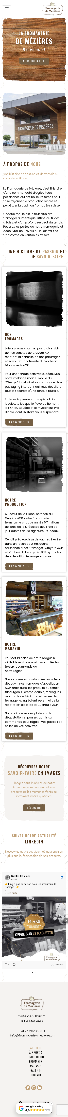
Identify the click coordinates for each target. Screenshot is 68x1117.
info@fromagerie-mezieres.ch (32, 1035)
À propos (35, 1052)
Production (36, 1057)
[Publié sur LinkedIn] (61, 878)
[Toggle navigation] (6, 8)
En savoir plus (19, 422)
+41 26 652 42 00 (31, 1031)
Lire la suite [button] (11, 893)
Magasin (35, 1066)
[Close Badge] (51, 1104)
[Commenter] (13, 964)
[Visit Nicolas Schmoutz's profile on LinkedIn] (8, 877)
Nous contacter (34, 61)
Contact (35, 1075)
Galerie (36, 1070)
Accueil (35, 1048)
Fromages (35, 1061)
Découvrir (34, 808)
